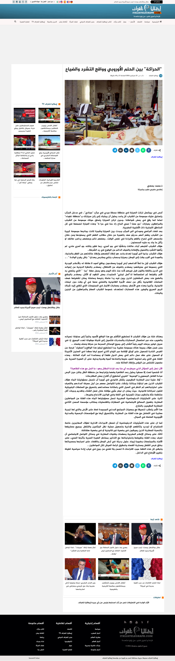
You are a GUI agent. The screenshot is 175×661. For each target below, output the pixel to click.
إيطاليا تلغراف (156, 157)
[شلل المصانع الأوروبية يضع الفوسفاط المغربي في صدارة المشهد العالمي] (49, 142)
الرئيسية (155, 21)
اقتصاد (139, 21)
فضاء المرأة (73, 21)
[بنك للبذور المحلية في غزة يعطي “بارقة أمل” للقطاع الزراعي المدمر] (24, 169)
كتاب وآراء (117, 21)
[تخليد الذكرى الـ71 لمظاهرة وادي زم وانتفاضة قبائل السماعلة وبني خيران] (24, 142)
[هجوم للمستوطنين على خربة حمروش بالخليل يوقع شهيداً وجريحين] (24, 115)
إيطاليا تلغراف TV (38, 21)
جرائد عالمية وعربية (92, 645)
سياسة (147, 21)
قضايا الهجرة (24, 21)
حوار (124, 21)
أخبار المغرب (95, 633)
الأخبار (132, 21)
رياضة (42, 637)
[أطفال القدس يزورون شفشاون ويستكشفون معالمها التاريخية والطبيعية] (113, 569)
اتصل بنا (43, 1)
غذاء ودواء (40, 641)
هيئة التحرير (36, 1)
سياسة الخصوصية (34, 658)
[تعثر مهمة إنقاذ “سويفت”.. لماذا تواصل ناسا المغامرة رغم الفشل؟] (80, 534)
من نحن (50, 1)
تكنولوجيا (68, 641)
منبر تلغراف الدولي (87, 21)
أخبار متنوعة (95, 649)
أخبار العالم (96, 641)
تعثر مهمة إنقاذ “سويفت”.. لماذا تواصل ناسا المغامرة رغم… (31, 329)
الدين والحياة (52, 21)
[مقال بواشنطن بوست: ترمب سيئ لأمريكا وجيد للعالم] (146, 534)
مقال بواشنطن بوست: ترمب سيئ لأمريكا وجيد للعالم (131, 2)
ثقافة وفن (63, 21)
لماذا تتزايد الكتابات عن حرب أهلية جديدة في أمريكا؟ (33, 340)
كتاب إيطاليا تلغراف (103, 21)
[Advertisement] (59, 11)
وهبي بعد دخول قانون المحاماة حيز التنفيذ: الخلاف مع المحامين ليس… (33, 318)
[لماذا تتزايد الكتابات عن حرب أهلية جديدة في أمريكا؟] (146, 569)
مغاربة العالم (95, 637)
